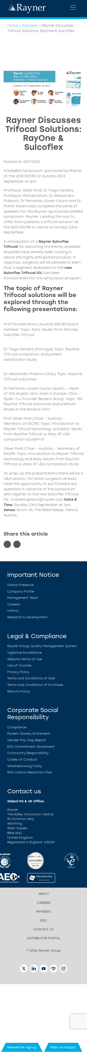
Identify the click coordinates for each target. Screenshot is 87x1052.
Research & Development (27, 617)
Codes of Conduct (22, 759)
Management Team (22, 598)
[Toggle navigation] (73, 7)
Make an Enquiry (63, 1047)
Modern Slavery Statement (28, 733)
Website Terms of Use (24, 659)
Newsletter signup (21, 1047)
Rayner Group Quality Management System (42, 646)
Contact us (43, 929)
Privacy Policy (18, 672)
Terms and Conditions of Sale (31, 678)
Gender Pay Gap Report (26, 740)
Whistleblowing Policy (24, 766)
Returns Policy (18, 691)
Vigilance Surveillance (24, 652)
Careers (13, 604)
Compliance (16, 727)
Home (12, 25)
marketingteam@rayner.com (37, 499)
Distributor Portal (43, 938)
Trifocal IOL (31, 273)
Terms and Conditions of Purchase (35, 685)
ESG (43, 920)
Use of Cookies (19, 665)
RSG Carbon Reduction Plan (29, 772)
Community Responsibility (28, 753)
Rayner (45, 241)
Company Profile (20, 591)
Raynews (30, 25)
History (13, 610)
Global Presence (20, 585)
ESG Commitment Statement (31, 746)
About (43, 894)
